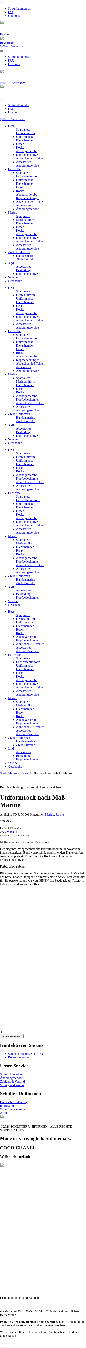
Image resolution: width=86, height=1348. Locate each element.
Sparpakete (23, 129)
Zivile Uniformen (19, 252)
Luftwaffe (14, 169)
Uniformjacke (24, 136)
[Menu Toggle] (1, 2)
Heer (11, 126)
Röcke (20, 147)
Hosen (20, 144)
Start (3, 773)
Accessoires (23, 162)
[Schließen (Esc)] (13, 1343)
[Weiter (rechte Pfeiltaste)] (5, 1347)
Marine (12, 212)
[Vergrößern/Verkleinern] (1, 1343)
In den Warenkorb (12, 1036)
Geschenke (15, 281)
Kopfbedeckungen (27, 154)
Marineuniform (25, 219)
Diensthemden (25, 140)
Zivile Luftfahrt (25, 259)
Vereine (13, 277)
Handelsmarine (25, 255)
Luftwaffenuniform (28, 176)
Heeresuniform (25, 133)
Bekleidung (23, 270)
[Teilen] (9, 1343)
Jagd (11, 263)
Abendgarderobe (26, 151)
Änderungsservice (27, 165)
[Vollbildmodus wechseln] (5, 1343)
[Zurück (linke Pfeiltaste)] (1, 1347)
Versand (12, 831)
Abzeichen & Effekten (30, 158)
